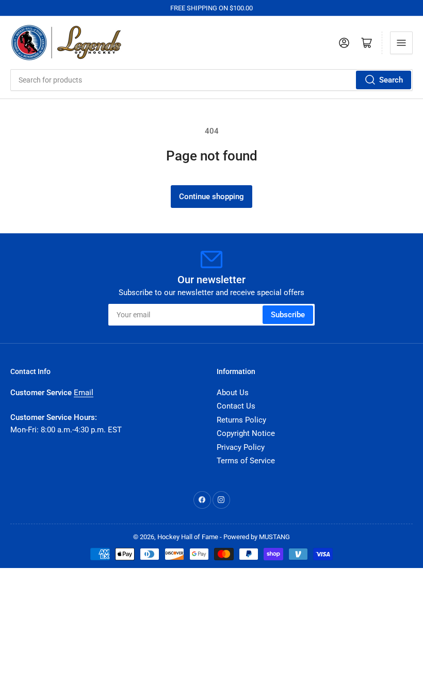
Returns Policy (241, 420)
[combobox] (211, 80)
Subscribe (288, 314)
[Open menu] (401, 42)
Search (391, 80)
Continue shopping (211, 196)
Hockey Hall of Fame (187, 537)
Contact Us (236, 406)
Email (83, 392)
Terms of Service (246, 460)
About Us (233, 392)
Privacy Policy (241, 447)
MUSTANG (274, 537)
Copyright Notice (246, 433)
